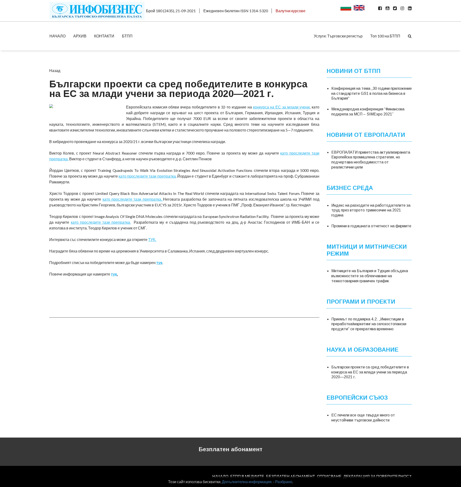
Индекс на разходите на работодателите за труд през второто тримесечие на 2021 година (370, 210)
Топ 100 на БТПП (385, 36)
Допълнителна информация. (247, 481)
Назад (54, 70)
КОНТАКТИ (104, 36)
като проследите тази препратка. (147, 176)
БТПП (127, 36)
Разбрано (283, 481)
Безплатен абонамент (230, 449)
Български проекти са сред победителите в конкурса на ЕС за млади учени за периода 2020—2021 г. (370, 372)
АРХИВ (79, 36)
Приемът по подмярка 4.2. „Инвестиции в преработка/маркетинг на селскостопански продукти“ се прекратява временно (368, 324)
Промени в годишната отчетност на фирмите (371, 226)
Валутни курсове (290, 10)
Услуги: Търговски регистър (338, 36)
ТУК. (152, 239)
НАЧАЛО (57, 36)
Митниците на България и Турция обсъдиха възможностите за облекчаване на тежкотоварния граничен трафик (369, 276)
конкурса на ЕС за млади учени (281, 107)
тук (159, 262)
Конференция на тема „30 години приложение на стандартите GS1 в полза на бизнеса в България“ (371, 93)
